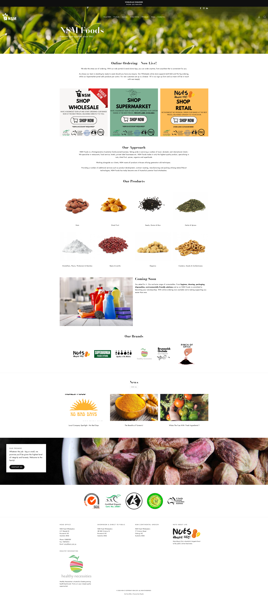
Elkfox (130, 594)
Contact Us (161, 17)
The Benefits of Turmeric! (134, 425)
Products (116, 17)
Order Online (134, 17)
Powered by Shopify (138, 594)
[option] (134, 3)
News (153, 17)
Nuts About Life (178, 541)
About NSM (107, 17)
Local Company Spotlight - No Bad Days (84, 425)
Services (125, 17)
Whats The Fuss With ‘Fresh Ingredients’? (184, 425)
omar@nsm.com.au (70, 544)
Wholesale (145, 17)
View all (134, 387)
